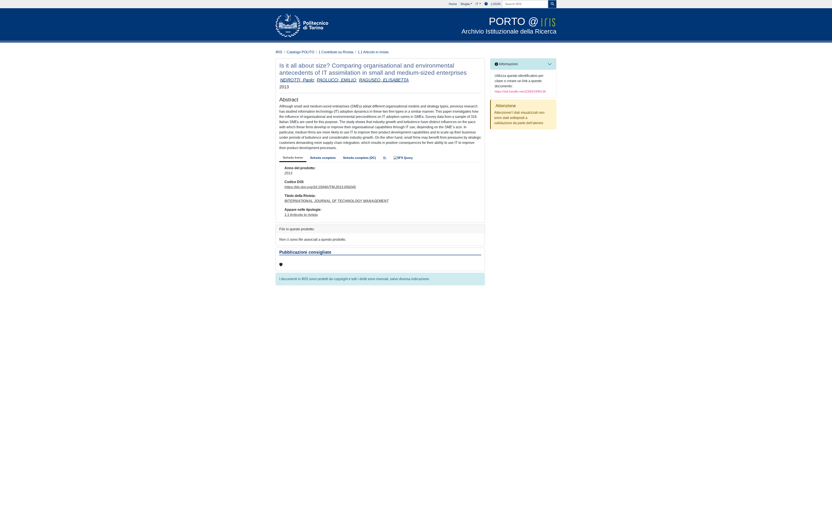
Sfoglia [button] (465, 4)
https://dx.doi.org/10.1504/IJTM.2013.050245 (320, 187)
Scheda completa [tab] (323, 157)
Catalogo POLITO (300, 52)
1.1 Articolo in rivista (373, 52)
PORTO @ (509, 25)
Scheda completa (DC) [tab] (359, 157)
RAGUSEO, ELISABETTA (384, 80)
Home (453, 4)
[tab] (385, 158)
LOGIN (495, 4)
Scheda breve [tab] (293, 157)
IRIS (279, 52)
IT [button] (477, 4)
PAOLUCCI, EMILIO (336, 80)
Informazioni (508, 64)
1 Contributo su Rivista (335, 52)
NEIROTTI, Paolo (297, 80)
